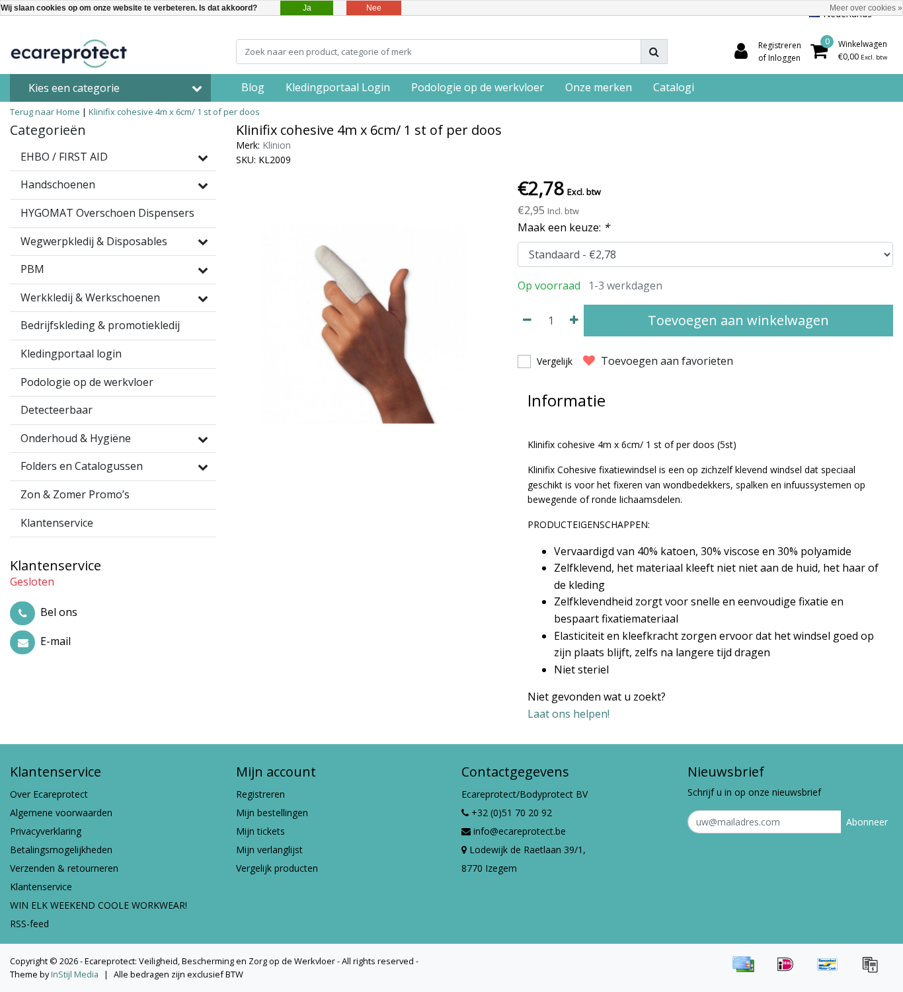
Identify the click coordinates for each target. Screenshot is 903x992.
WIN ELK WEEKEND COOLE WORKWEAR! (98, 905)
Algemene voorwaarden (61, 812)
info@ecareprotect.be (519, 831)
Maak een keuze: (563, 227)
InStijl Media (74, 974)
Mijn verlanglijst (269, 849)
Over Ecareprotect (49, 794)
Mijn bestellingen (272, 812)
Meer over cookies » (866, 8)
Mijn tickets (260, 831)
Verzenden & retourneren (64, 868)
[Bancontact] (832, 970)
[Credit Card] (747, 970)
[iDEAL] (790, 970)
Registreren (260, 794)
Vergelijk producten (277, 868)
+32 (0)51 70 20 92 (510, 812)
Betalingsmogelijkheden (61, 849)
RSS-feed (29, 923)
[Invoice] (873, 970)
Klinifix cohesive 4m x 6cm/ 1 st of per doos (174, 112)
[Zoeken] (654, 51)
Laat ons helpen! (568, 713)
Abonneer (867, 822)
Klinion (276, 145)
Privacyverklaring (45, 831)
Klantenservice (41, 886)
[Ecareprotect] (70, 51)
